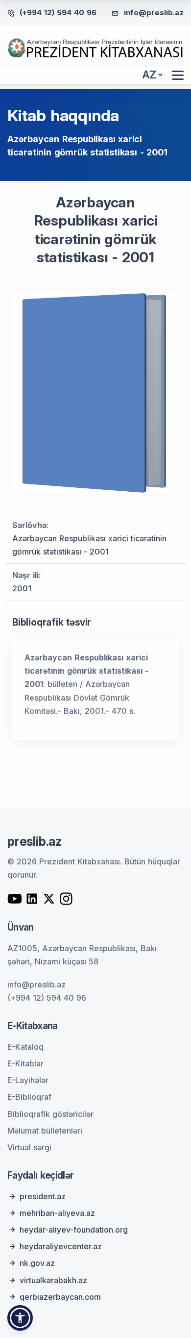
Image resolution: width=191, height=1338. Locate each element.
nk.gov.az (37, 1263)
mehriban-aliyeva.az (57, 1213)
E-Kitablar (25, 1063)
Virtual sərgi (29, 1147)
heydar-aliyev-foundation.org (74, 1230)
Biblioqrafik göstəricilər (50, 1114)
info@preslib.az (154, 12)
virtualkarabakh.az (53, 1280)
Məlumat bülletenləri (44, 1131)
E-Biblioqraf (29, 1097)
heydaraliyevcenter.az (61, 1246)
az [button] (149, 75)
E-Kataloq (25, 1047)
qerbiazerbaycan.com (60, 1297)
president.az (43, 1196)
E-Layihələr (27, 1080)
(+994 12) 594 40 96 (58, 12)
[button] (20, 1318)
